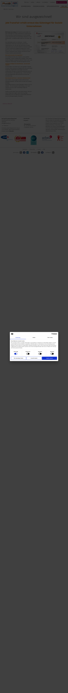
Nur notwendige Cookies (18, 358)
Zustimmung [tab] (17, 337)
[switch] (27, 354)
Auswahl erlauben (34, 358)
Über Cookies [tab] (50, 337)
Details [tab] (34, 337)
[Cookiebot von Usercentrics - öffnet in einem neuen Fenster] (52, 334)
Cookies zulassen (49, 358)
